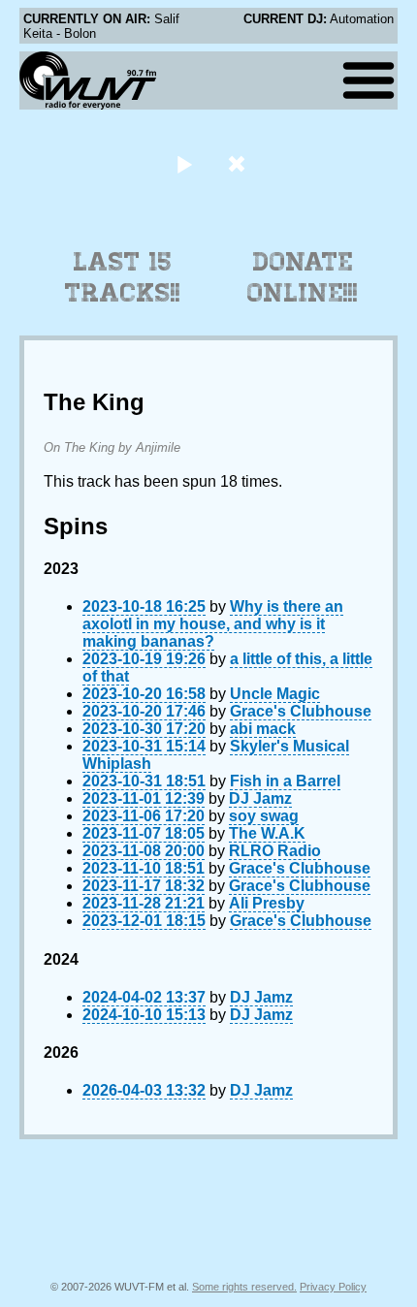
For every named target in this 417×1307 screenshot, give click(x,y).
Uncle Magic (275, 693)
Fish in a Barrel (285, 781)
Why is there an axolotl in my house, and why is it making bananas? (212, 624)
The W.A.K (267, 833)
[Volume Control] (239, 163)
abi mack (263, 728)
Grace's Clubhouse (300, 711)
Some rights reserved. (244, 1286)
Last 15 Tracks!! (122, 277)
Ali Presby (267, 903)
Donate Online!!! (302, 277)
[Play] (184, 163)
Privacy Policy (333, 1286)
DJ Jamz (260, 798)
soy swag (264, 816)
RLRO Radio (275, 851)
